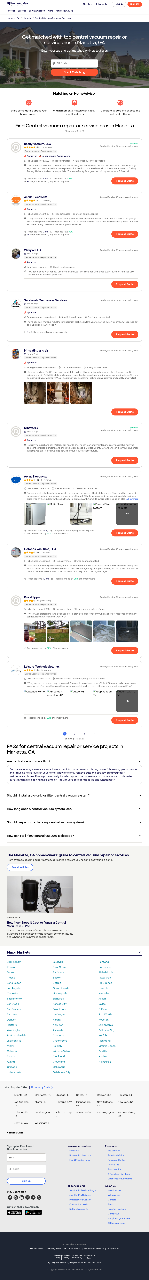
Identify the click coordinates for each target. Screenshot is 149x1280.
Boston (57, 977)
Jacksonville (14, 1040)
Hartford (12, 1025)
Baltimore (58, 972)
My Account (114, 1150)
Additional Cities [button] (15, 1132)
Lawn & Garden (37, 10)
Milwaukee (105, 1061)
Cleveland (59, 1061)
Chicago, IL (62, 1095)
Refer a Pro (113, 1164)
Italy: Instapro (75, 1248)
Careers (112, 1199)
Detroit (57, 982)
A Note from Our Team (119, 1174)
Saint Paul (58, 998)
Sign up (26, 1181)
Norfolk (103, 1035)
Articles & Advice (64, 10)
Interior (11, 10)
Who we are (114, 1195)
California (66, 1257)
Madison (103, 1056)
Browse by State (40, 1087)
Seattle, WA (21, 1123)
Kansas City (59, 1003)
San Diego (13, 1003)
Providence (105, 982)
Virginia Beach (107, 1046)
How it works (114, 1190)
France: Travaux (37, 1248)
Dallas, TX (81, 1095)
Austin (102, 998)
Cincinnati (59, 1056)
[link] (74, 147)
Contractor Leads (78, 1204)
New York (58, 1025)
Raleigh (57, 1046)
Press (110, 1204)
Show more (132, 499)
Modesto (12, 993)
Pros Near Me (114, 1169)
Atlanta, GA (20, 1095)
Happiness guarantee (119, 1218)
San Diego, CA (105, 1112)
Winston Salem (62, 1051)
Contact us (113, 1213)
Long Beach (14, 982)
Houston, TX (125, 1095)
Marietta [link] (27, 18)
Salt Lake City (107, 1030)
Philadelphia (106, 972)
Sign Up (134, 4)
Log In (119, 4)
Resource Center (116, 1160)
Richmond (105, 1040)
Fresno (11, 977)
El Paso (103, 1009)
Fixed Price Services (79, 1160)
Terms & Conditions (92, 1262)
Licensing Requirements (120, 1178)
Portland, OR (42, 1112)
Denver (11, 1019)
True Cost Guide (116, 1155)
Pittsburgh (105, 977)
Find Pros (74, 1150)
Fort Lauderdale (16, 1035)
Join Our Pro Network (80, 1195)
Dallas (102, 1003)
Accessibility (89, 1257)
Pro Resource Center (80, 1199)
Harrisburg (105, 967)
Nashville (104, 993)
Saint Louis (59, 1009)
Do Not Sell (77, 1257)
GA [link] (17, 18)
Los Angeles (14, 988)
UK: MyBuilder (113, 1248)
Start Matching (74, 72)
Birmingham (14, 961)
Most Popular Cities (16, 1087)
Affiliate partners (116, 1223)
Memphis (104, 988)
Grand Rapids (61, 988)
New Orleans (60, 967)
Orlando (12, 1051)
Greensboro (60, 1040)
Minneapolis (60, 993)
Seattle (103, 1051)
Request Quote (125, 180)
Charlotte (58, 1035)
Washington (14, 1030)
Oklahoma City (61, 1072)
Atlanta (11, 1061)
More (50, 10)
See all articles (20, 867)
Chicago (12, 1067)
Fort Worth (105, 1014)
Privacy (57, 1257)
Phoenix (12, 967)
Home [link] (10, 18)
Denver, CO (104, 1095)
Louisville (58, 961)
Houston (104, 1019)
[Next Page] (94, 734)
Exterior (22, 10)
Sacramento (14, 998)
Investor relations (117, 1209)
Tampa (11, 1056)
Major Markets (18, 952)
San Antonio (106, 1025)
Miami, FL (40, 1102)
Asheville (58, 1030)
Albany (57, 1019)
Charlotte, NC (43, 1095)
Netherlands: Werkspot (94, 1248)
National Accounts (78, 1209)
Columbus (59, 1067)
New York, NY (126, 1102)
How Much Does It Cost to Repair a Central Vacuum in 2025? (36, 924)
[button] (35, 393)
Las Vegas (59, 1014)
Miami (10, 1046)
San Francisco (15, 1009)
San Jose (12, 1014)
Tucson (11, 972)
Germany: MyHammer (56, 1248)
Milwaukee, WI (63, 1102)
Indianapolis (14, 1072)
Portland (104, 961)
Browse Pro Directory (80, 1155)
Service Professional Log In (82, 1190)
